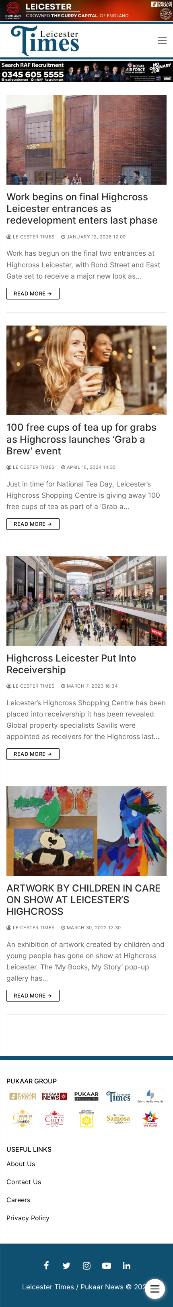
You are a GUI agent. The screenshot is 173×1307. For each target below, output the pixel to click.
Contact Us (23, 1182)
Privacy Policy (27, 1218)
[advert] (86, 18)
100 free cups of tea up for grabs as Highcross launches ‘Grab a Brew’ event (81, 438)
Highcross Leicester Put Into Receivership (71, 664)
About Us (20, 1164)
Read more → (33, 293)
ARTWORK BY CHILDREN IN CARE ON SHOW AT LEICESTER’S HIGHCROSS (83, 899)
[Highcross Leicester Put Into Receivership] (86, 601)
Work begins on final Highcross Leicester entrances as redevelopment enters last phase (82, 208)
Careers (18, 1200)
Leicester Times (33, 237)
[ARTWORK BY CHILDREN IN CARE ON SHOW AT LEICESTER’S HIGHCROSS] (86, 831)
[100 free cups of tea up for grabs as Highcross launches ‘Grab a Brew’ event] (86, 370)
